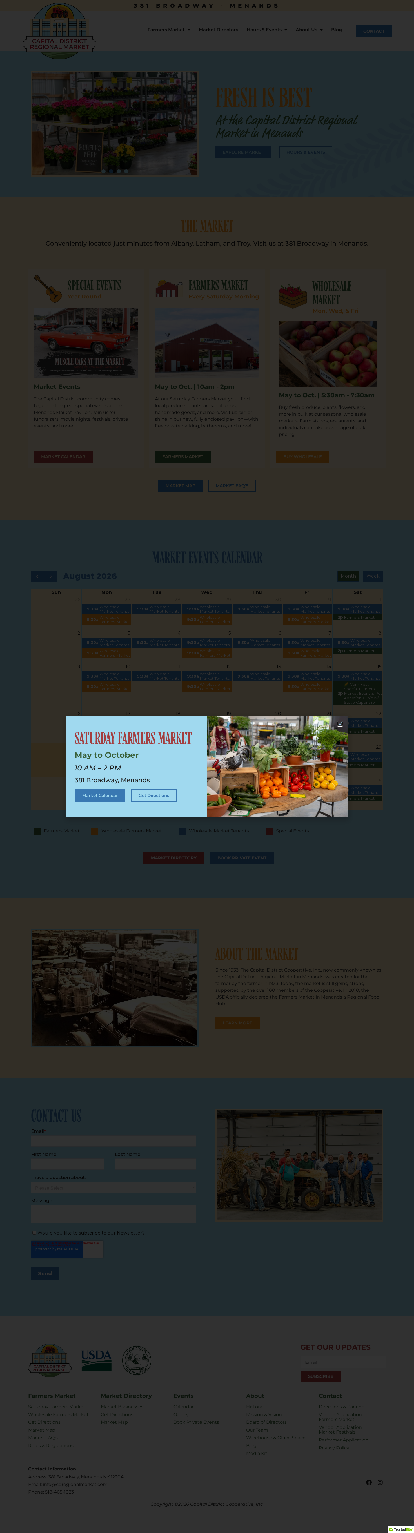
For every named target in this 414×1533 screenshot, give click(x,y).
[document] (207, 766)
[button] (340, 723)
